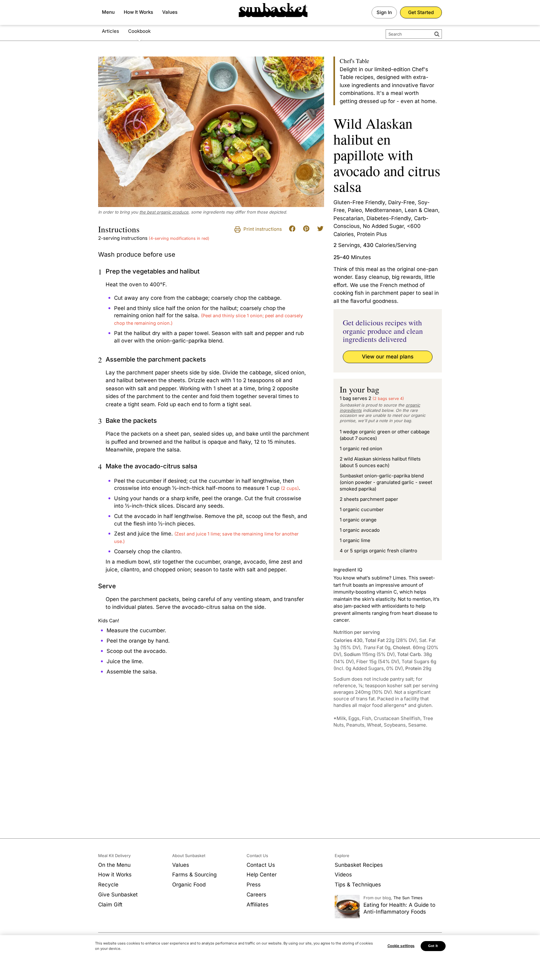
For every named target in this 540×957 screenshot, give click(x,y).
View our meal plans (387, 356)
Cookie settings (401, 946)
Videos (343, 874)
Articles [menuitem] (110, 31)
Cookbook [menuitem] (139, 31)
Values (170, 12)
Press (254, 884)
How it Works (115, 874)
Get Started (421, 12)
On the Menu (114, 865)
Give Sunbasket (118, 894)
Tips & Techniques (358, 884)
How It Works (138, 12)
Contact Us (261, 865)
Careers (256, 894)
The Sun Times (407, 897)
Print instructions (262, 229)
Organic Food (189, 884)
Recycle (108, 884)
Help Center (262, 874)
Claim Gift (110, 904)
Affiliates (257, 904)
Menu (108, 12)
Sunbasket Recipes (359, 865)
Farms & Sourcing (194, 874)
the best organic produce (163, 212)
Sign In (384, 12)
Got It (433, 946)
